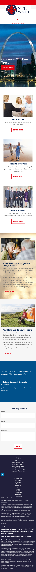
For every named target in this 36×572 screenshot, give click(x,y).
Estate (18, 484)
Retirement (18, 480)
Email (3, 421)
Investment (18, 482)
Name (3, 412)
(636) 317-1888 (19, 24)
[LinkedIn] (17, 20)
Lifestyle (18, 491)
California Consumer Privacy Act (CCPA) (14, 520)
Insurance (18, 485)
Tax (18, 487)
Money (18, 489)
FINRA (9, 533)
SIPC (13, 533)
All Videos (18, 494)
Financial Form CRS (7, 497)
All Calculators (18, 496)
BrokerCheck (4, 502)
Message (4, 430)
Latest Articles (18, 492)
